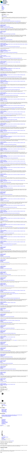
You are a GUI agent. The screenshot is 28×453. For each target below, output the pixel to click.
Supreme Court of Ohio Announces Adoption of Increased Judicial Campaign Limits (10, 46)
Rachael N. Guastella (2, 50)
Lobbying (1, 309)
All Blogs (3, 9)
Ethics (1, 32)
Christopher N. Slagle (17, 68)
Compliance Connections (3, 31)
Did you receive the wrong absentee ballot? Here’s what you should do (8, 243)
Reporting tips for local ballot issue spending (5, 350)
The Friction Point (4, 421)
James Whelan (3, 404)
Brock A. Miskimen (17, 74)
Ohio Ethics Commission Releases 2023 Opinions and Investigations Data (8, 52)
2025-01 (6, 28)
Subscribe (4, 435)
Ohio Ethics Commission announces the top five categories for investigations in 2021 (10, 89)
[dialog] (14, 442)
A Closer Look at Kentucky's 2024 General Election (6, 39)
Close (1, 452)
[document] (14, 448)
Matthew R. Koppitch (2, 25)
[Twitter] (2, 431)
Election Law (1, 45)
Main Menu (5, 4)
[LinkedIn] (2, 399)
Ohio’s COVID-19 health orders (21, 227)
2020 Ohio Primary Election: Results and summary (6, 268)
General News (3, 62)
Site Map (3, 438)
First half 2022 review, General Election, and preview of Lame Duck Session (9, 95)
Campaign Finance (2, 81)
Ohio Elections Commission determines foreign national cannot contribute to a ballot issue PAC (11, 113)
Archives (3, 7)
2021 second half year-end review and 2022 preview (6, 169)
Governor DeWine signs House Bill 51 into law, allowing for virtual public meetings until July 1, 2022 (12, 107)
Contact (3, 8)
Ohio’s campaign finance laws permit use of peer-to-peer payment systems (8, 132)
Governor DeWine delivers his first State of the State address (7, 316)
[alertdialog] (14, 448)
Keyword (1, 390)
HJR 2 (15, 299)
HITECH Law (3, 420)
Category (1, 388)
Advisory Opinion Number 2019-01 (14, 293)
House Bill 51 (13, 108)
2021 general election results (3, 176)
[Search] (6, 4)
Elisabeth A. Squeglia (5, 44)
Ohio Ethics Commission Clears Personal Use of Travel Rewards (9, 415)
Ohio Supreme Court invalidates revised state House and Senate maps (8, 144)
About (2, 6)
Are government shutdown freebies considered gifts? (6, 322)
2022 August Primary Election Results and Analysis (6, 70)
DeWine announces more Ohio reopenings (5, 256)
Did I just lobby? (2, 374)
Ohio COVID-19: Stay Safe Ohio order (4, 262)
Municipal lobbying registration (4, 304)
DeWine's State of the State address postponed (5, 274)
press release (7, 120)
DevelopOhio (3, 423)
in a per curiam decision (19, 146)
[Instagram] (2, 432)
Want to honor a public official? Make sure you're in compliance (7, 292)
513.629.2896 (4, 405)
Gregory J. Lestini (13, 68)
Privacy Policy (3, 437)
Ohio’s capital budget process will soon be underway (6, 194)
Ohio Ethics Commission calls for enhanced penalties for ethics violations (8, 119)
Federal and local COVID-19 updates (4, 200)
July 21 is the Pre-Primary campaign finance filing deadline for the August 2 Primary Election (11, 76)
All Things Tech (4, 419)
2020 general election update (3, 238)
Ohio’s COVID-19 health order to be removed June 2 (6, 226)
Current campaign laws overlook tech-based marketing (6, 363)
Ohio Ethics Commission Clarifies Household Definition (6, 27)
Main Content (1, 4)
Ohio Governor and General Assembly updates (5, 249)
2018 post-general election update (4, 344)
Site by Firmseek (4, 439)
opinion (17, 22)
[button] (2, 401)
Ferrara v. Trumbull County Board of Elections (5, 182)
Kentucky (5, 45)
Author (1, 389)
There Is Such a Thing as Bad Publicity (6, 416)
